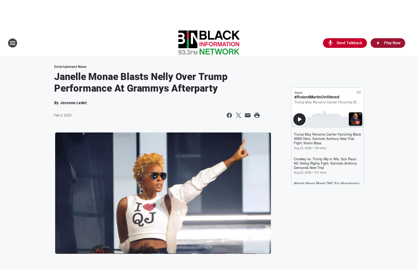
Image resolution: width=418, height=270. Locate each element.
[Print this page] (257, 115)
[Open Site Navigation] (12, 43)
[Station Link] (209, 43)
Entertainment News (70, 67)
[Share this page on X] (238, 115)
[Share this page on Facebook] (229, 115)
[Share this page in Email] (247, 115)
